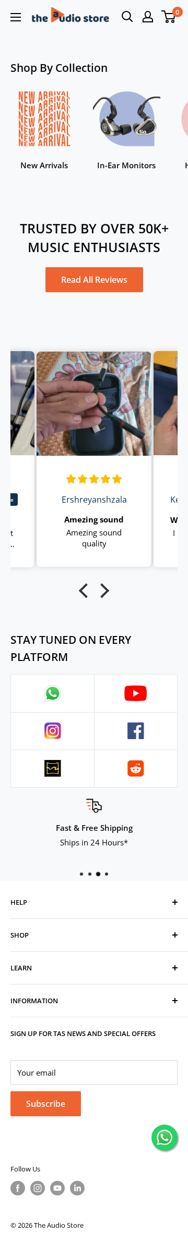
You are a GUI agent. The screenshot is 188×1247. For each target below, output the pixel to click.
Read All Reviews (94, 279)
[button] (86, 590)
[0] (168, 16)
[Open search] (127, 16)
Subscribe (45, 1103)
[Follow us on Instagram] (37, 1188)
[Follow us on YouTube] (57, 1188)
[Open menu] (15, 17)
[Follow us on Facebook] (17, 1188)
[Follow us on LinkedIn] (77, 1188)
